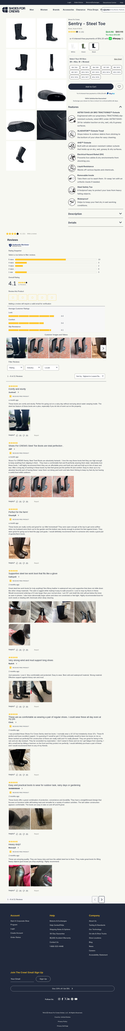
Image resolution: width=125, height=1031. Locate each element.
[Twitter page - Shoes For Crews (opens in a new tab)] (66, 999)
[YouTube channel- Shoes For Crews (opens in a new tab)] (76, 999)
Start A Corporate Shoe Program (19, 923)
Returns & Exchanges (58, 921)
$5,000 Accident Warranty (60, 938)
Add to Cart (91, 86)
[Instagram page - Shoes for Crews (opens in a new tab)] (60, 999)
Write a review (32, 234)
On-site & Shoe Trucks (98, 934)
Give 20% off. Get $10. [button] (61, 988)
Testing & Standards (97, 925)
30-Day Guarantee (57, 934)
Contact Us (54, 942)
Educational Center (109, 3)
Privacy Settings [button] (62, 1026)
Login (69, 2)
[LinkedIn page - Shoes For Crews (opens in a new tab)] (69, 999)
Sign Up (43, 979)
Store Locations (95, 938)
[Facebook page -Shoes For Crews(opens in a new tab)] (63, 999)
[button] (95, 107)
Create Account (16, 933)
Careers (92, 950)
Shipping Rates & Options (60, 929)
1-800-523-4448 (56, 946)
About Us (92, 921)
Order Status (78, 2)
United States (65, 1017)
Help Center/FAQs (57, 925)
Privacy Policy (62, 1021)
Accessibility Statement (98, 955)
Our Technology (95, 929)
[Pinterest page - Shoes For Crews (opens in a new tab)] (73, 999)
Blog (91, 942)
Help (121, 3)
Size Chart (118, 59)
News (91, 946)
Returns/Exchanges (92, 2)
